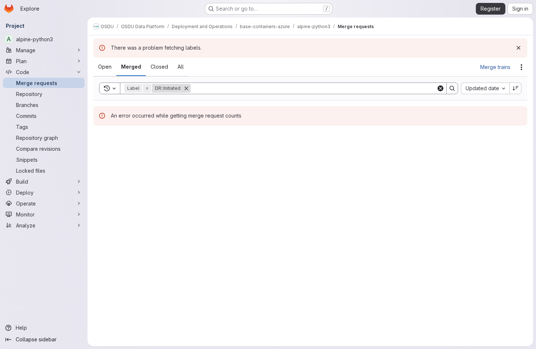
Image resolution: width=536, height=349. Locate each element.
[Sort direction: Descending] (515, 88)
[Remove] (186, 88)
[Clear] (440, 88)
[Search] (452, 88)
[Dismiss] (518, 47)
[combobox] (485, 88)
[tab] (104, 67)
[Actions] (521, 67)
